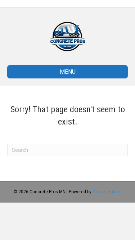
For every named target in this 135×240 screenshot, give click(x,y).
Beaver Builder (107, 191)
